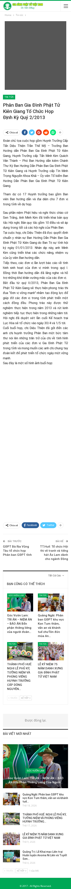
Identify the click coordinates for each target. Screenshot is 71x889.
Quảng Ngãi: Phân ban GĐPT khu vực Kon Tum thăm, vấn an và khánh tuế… (45, 798)
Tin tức (9, 97)
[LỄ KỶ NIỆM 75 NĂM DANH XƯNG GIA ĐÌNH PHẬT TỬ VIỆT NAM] (51, 651)
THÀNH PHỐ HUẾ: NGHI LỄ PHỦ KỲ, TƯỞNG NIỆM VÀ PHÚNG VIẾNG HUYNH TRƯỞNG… (44, 818)
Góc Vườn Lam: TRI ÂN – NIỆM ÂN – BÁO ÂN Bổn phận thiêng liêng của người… (35, 780)
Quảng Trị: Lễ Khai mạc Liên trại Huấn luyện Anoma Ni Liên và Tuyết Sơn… (44, 855)
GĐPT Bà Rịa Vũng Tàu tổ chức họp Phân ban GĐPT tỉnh (17, 551)
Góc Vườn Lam (16, 595)
